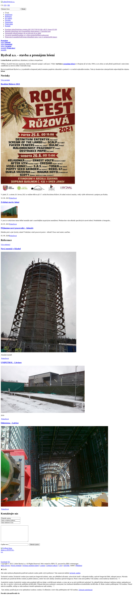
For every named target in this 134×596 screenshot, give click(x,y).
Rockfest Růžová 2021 (10, 84)
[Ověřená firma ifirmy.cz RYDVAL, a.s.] (7, 552)
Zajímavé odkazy (52, 565)
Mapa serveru (5, 565)
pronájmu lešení (69, 64)
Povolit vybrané (6, 593)
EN (5, 5)
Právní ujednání (16, 565)
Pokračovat (13, 198)
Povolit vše (16, 593)
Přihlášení (79, 565)
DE (9, 5)
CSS (60, 565)
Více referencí (5, 244)
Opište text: (5, 544)
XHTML (67, 565)
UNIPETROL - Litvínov (11, 362)
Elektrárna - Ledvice (10, 423)
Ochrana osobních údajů (31, 565)
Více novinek (5, 80)
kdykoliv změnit (75, 573)
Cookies (42, 565)
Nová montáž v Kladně (11, 249)
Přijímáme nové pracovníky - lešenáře (17, 228)
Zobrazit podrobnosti (85, 590)
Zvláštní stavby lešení (10, 202)
